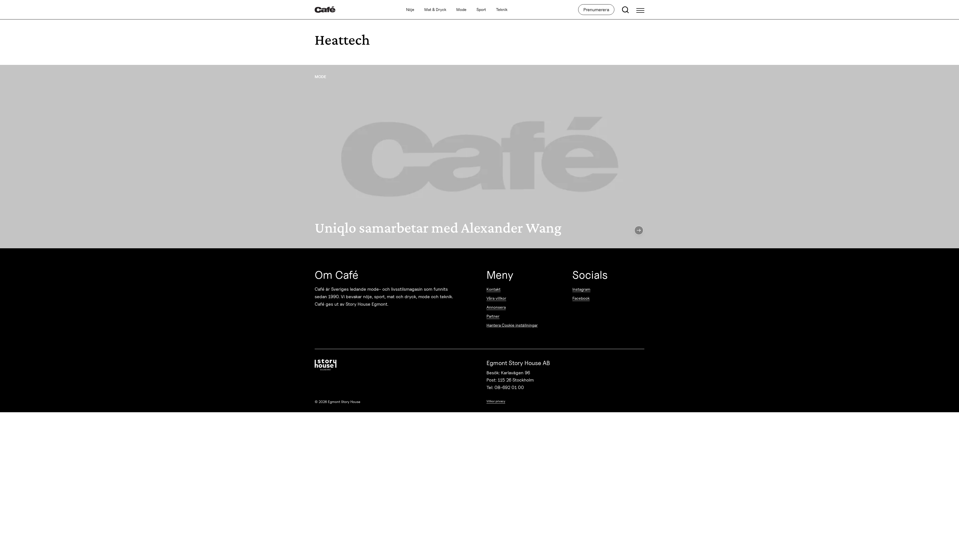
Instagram (581, 289)
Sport (481, 9)
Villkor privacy (495, 401)
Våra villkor (496, 298)
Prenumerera (596, 9)
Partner (492, 316)
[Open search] (625, 10)
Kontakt (493, 289)
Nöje (410, 9)
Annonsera (496, 307)
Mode (461, 9)
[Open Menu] (640, 10)
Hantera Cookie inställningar (512, 325)
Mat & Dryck (435, 9)
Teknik (501, 9)
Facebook (581, 298)
